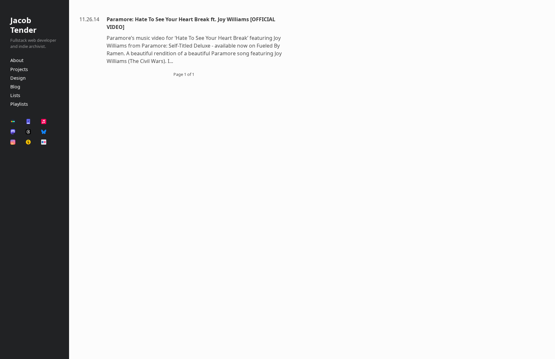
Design (18, 78)
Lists (15, 95)
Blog (15, 87)
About (16, 60)
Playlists (19, 104)
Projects (19, 69)
